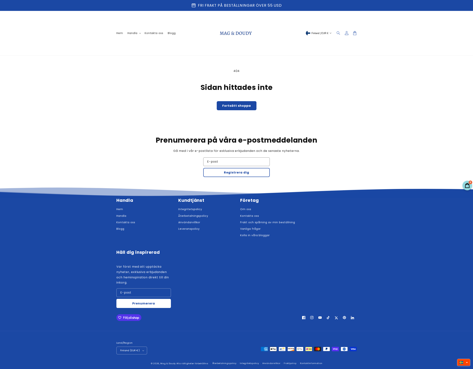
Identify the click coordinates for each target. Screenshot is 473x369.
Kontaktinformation (311, 363)
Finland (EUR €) (130, 350)
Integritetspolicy (249, 363)
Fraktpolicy (290, 363)
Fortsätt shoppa (236, 106)
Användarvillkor (271, 363)
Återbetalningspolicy (224, 363)
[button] (338, 33)
